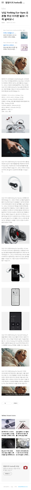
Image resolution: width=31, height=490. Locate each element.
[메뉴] (2, 2)
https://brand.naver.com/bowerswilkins (12, 30)
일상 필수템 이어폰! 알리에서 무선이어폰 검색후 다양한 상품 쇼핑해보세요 (10, 48)
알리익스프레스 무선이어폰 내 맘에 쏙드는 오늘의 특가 (10, 45)
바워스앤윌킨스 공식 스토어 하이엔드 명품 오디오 (10, 33)
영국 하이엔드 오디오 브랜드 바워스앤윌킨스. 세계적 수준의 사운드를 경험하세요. (10, 36)
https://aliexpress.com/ (8, 42)
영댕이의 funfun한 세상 (15, 2)
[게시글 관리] (9, 403)
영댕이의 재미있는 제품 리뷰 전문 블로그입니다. (11, 469)
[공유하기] (7, 403)
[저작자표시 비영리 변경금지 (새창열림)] (21, 403)
